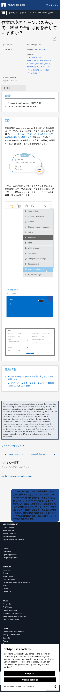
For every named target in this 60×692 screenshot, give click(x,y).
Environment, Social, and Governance (16, 582)
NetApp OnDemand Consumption (14, 616)
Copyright (6, 638)
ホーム (12, 12)
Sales (5, 601)
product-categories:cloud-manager (16, 476)
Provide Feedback (9, 533)
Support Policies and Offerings (13, 540)
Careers (6, 589)
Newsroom (6, 570)
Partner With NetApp (10, 610)
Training (5, 548)
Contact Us (7, 592)
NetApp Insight (8, 576)
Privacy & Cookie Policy (11, 635)
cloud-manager (40, 49)
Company (7, 567)
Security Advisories (9, 536)
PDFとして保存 (54, 39)
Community (7, 551)
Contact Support (8, 527)
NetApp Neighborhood (10, 558)
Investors (6, 585)
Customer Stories (9, 579)
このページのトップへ (11, 445)
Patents (5, 641)
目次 (8, 88)
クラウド (24, 12)
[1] (32, 137)
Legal (5, 628)
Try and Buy (7, 604)
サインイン (53, 5)
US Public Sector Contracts (12, 613)
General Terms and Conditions (13, 632)
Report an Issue (8, 530)
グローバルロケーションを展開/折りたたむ (57, 12)
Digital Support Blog (9, 555)
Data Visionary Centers (11, 619)
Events (5, 573)
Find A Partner (8, 607)
